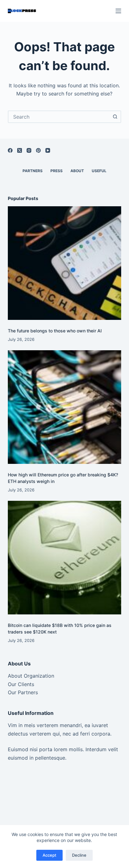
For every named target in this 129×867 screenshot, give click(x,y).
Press (56, 170)
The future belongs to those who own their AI (55, 330)
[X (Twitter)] (19, 150)
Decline (79, 855)
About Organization (31, 676)
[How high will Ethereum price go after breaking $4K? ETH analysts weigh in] (64, 407)
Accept (49, 855)
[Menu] (118, 11)
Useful (99, 170)
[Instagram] (29, 150)
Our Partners (23, 692)
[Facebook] (10, 150)
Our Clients (21, 684)
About (77, 170)
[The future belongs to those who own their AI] (64, 263)
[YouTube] (47, 150)
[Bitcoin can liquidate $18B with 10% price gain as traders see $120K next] (64, 557)
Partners (33, 170)
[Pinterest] (38, 150)
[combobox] (59, 116)
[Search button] (115, 116)
